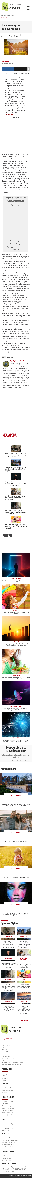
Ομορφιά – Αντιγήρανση (9, 1142)
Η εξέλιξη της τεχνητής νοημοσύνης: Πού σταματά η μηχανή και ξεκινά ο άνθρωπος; (16, 740)
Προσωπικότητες (6, 1158)
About (3, 357)
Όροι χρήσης (5, 1052)
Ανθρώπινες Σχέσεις (7, 1101)
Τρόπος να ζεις (10, 15)
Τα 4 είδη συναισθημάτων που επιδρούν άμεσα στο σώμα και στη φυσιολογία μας (15, 512)
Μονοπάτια (4, 17)
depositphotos (6, 1043)
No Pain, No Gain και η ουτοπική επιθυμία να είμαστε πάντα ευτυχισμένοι (15, 497)
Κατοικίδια (5, 1103)
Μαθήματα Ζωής (6, 1106)
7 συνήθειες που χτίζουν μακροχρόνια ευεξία (16, 877)
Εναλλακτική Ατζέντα (9, 1164)
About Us (4, 1047)
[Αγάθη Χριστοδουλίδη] (6, 367)
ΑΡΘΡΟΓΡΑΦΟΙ (6, 1045)
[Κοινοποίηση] (8, 69)
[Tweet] (20, 69)
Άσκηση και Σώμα (7, 1138)
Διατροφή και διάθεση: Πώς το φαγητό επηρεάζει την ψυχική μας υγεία (16, 677)
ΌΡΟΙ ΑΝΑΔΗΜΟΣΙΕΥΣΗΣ (9, 1058)
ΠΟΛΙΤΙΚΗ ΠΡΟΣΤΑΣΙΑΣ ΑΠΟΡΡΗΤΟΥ (16, 760)
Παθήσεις (4, 1126)
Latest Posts (10, 357)
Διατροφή (5, 1084)
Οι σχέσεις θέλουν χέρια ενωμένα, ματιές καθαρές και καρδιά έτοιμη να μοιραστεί (16, 526)
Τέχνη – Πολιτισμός (7, 1112)
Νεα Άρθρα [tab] (9, 435)
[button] (28, 8)
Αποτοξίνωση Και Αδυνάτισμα (10, 1088)
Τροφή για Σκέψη (6, 1160)
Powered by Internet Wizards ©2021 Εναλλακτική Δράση (18, 1175)
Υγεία (3, 1120)
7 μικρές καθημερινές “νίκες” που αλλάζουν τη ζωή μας (16, 613)
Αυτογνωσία (3, 15)
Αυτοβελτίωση (23, 958)
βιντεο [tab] (7, 536)
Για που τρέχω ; (15, 241)
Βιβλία (23, 979)
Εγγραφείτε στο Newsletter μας (16, 749)
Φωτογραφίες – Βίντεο (8, 1115)
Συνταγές (4, 1092)
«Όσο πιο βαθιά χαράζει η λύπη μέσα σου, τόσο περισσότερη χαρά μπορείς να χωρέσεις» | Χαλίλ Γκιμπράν (16, 915)
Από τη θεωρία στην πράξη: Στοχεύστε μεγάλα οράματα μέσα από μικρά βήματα (16, 644)
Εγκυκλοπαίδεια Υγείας (8, 1124)
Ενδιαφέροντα (8, 979)
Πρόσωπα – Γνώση (8, 1152)
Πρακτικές (5, 1080)
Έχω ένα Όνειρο (15, 244)
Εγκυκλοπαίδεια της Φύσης (10, 1140)
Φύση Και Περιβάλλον (8, 1147)
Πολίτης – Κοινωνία (7, 1110)
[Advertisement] (16, 135)
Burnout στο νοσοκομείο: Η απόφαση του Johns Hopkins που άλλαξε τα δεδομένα (16, 469)
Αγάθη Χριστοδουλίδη (7, 64)
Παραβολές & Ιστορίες (8, 1108)
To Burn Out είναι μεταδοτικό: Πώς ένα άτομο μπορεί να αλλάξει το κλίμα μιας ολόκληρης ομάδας (16, 454)
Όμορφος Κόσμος (8, 1097)
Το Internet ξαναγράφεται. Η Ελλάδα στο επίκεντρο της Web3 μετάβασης (16, 709)
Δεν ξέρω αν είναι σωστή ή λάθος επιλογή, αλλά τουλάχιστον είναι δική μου (16, 581)
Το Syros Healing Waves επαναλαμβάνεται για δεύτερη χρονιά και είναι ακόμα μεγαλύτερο (23, 1009)
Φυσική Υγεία (6, 1130)
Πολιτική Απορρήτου (8, 1054)
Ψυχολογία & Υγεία (16, 795)
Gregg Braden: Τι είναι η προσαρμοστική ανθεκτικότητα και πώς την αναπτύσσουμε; (15, 483)
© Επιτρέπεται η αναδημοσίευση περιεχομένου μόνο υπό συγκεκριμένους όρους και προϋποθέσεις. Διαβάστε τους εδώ (15, 1062)
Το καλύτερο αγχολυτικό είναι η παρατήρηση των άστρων (8, 1008)
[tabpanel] (16, 486)
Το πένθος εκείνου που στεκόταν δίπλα (16, 841)
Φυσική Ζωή (5, 1134)
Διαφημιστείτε (6, 1049)
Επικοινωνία (6, 1056)
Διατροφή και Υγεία (7, 1090)
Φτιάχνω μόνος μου (8, 1144)
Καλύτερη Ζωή (8, 936)
